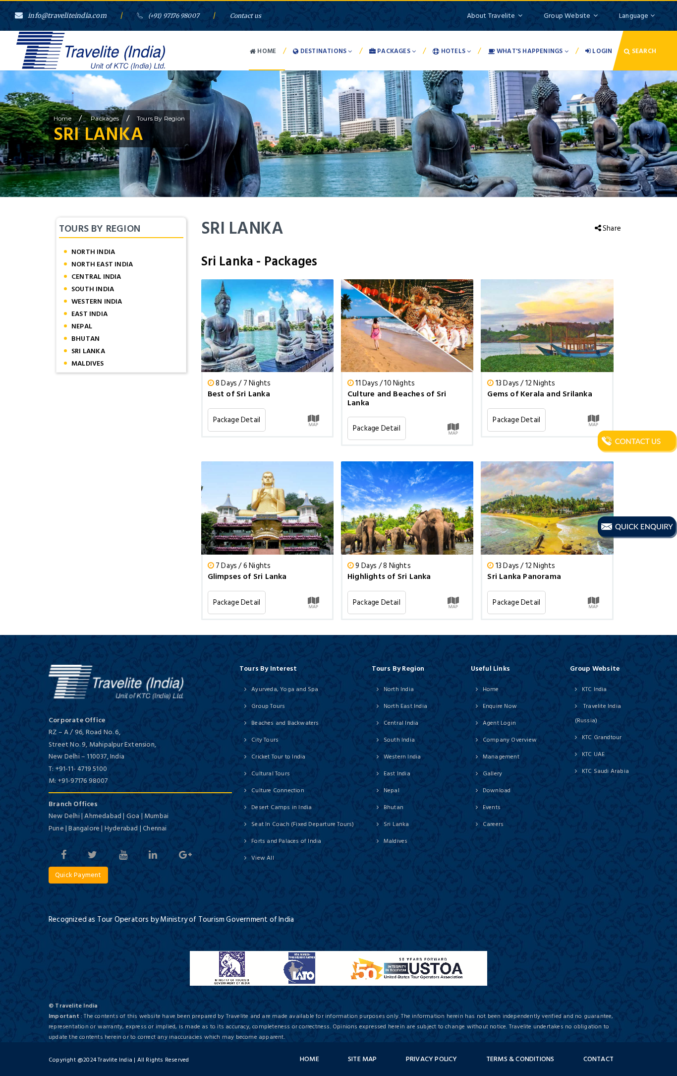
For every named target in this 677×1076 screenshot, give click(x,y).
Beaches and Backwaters (285, 723)
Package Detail (237, 420)
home (62, 118)
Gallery (492, 773)
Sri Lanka (88, 351)
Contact (598, 1059)
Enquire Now (500, 706)
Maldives (87, 363)
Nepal (81, 326)
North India (93, 251)
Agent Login (499, 723)
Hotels (453, 51)
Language (634, 15)
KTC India (594, 689)
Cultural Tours (270, 773)
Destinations (323, 51)
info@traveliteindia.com (67, 15)
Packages (394, 51)
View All (262, 858)
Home (266, 51)
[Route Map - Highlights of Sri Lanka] (453, 602)
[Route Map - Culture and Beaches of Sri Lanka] (453, 428)
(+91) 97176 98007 (173, 15)
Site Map (362, 1059)
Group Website (567, 15)
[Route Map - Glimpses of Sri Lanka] (313, 602)
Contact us (246, 15)
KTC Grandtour (602, 737)
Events (492, 807)
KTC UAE (593, 754)
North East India (102, 264)
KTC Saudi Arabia (605, 771)
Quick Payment (78, 875)
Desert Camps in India (281, 807)
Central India (96, 276)
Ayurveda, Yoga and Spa (284, 689)
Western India (96, 301)
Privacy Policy (431, 1059)
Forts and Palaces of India (286, 841)
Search (643, 51)
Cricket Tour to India (278, 756)
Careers (493, 824)
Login (601, 51)
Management (501, 756)
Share (611, 228)
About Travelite (491, 15)
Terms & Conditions (520, 1059)
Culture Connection (277, 790)
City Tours (265, 740)
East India (89, 313)
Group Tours (268, 706)
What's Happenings (529, 51)
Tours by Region (161, 118)
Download (497, 790)
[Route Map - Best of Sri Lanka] (313, 420)
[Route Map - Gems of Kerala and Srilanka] (593, 420)
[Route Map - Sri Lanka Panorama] (593, 602)
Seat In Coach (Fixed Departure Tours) (302, 824)
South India (92, 289)
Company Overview (510, 740)
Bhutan (85, 338)
